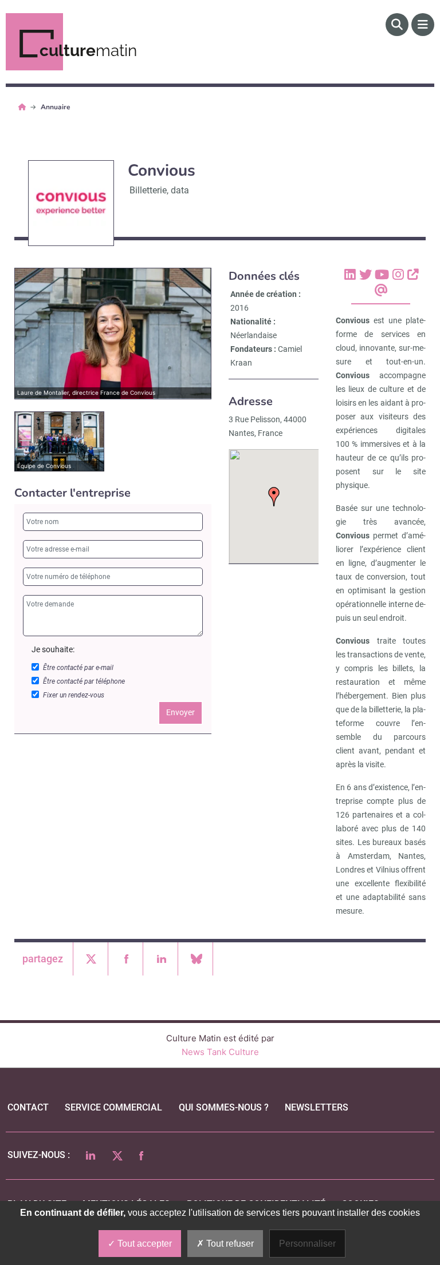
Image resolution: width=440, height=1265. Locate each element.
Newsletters (316, 1107)
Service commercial (113, 1107)
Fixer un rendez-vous (73, 695)
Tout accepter (143, 1243)
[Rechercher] (397, 24)
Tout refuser (229, 1243)
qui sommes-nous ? (224, 1107)
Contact (28, 1107)
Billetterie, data (159, 190)
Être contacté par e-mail (78, 668)
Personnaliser (307, 1243)
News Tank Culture (220, 1051)
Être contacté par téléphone (84, 681)
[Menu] (422, 24)
